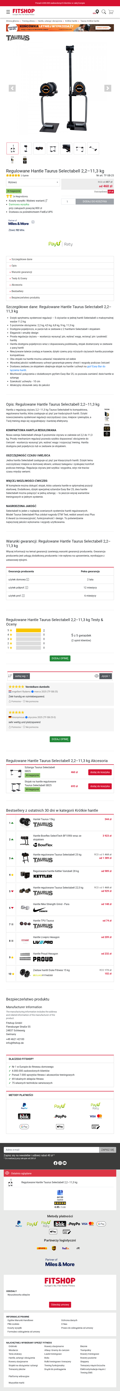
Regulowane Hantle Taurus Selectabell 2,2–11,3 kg (49, 1182)
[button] (12, 148)
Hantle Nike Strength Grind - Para (51, 904)
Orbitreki (13, 1346)
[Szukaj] (104, 12)
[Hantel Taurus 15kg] (25, 822)
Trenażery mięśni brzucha (92, 1365)
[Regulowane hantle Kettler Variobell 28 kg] (25, 874)
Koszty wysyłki (15, 1328)
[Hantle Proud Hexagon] (25, 956)
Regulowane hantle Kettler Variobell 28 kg (56, 871)
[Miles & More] (60, 1262)
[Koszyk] (112, 12)
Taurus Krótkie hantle (89, 21)
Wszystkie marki (16, 1382)
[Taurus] (18, 37)
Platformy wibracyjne (19, 1376)
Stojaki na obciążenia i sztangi (23, 1365)
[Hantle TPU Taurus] (25, 923)
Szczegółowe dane (22, 259)
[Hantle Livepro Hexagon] (25, 940)
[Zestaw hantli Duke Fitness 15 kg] (25, 973)
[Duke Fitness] (43, 975)
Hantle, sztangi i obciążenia (50, 21)
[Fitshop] (23, 11)
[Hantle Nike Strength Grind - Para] (25, 907)
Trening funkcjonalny (54, 1365)
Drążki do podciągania (55, 1369)
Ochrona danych (69, 1320)
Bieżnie (83, 1346)
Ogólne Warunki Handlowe (20, 1320)
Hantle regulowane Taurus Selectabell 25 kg (57, 854)
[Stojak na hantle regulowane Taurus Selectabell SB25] (16, 786)
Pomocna (16, 701)
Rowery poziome (88, 1358)
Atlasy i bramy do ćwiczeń (56, 1350)
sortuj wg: (20, 676)
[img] (33, 222)
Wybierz (12, 182)
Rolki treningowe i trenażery (57, 1361)
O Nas (64, 1324)
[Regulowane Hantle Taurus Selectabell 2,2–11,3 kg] (12, 1182)
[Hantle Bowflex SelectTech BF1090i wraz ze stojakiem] (25, 840)
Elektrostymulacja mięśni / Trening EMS (93, 1371)
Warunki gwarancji (22, 272)
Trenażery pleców (17, 1369)
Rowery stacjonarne (54, 1346)
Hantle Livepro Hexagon (46, 937)
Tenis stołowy (15, 1354)
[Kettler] (43, 876)
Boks (46, 1358)
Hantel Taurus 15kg (44, 819)
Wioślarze (13, 1350)
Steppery (84, 1361)
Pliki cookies (13, 1324)
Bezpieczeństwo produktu (26, 297)
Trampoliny (85, 1350)
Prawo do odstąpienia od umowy (77, 1328)
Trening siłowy (28, 21)
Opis (14, 265)
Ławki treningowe (53, 1354)
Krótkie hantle (71, 21)
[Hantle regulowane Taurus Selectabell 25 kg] (25, 857)
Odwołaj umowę (60, 1304)
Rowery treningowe (89, 1354)
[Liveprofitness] (43, 942)
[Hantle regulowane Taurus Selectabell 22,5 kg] (25, 890)
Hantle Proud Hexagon (45, 953)
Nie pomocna (31, 701)
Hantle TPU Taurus (43, 920)
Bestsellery (17, 291)
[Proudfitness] (43, 959)
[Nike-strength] (43, 909)
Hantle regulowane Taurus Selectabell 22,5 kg (58, 887)
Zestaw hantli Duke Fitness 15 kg (51, 970)
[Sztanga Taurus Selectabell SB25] (16, 772)
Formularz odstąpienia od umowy (24, 1331)
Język (104, 676)
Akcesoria (17, 284)
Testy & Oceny (19, 278)
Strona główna (12, 21)
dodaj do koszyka (95, 201)
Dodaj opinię (60, 658)
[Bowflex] (43, 845)
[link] (46, 200)
